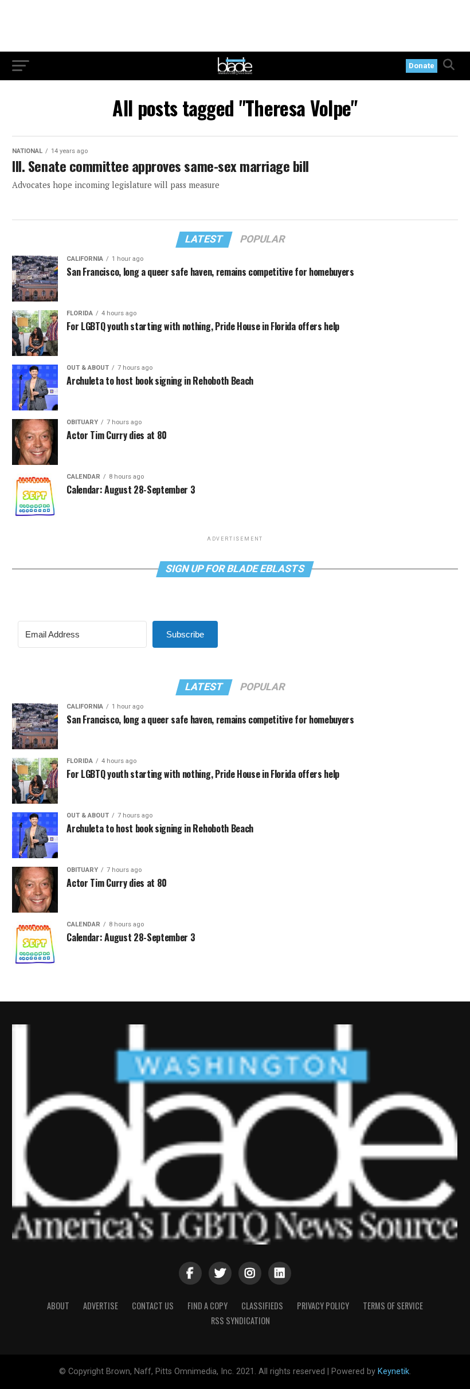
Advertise (100, 1306)
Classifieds (262, 1306)
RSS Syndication (240, 1320)
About (58, 1306)
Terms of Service (393, 1306)
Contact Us (153, 1306)
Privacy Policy (323, 1306)
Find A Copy (207, 1306)
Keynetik (393, 1371)
